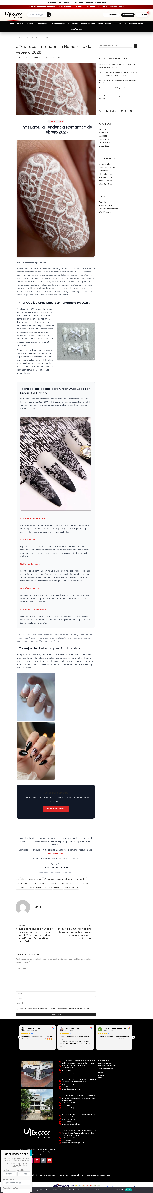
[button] (133, 1037)
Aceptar (128, 1190)
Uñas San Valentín (71, 887)
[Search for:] (116, 46)
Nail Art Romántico (39, 883)
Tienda (30, 23)
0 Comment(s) (63, 58)
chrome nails (104, 164)
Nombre (6, 1170)
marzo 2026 (104, 139)
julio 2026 (103, 129)
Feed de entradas (107, 205)
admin (20, 58)
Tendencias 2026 (32, 58)
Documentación (104, 23)
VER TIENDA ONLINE (55, 808)
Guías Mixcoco (105, 171)
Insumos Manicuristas (64, 879)
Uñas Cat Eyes (105, 184)
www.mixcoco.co (55, 853)
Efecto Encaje (49, 879)
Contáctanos (76, 29)
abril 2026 (103, 136)
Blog (118, 23)
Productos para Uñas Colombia (60, 883)
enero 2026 (104, 146)
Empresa (20, 23)
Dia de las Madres (107, 167)
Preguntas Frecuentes (133, 23)
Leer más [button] (25, 1046)
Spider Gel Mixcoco (81, 883)
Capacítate (73, 23)
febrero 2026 (105, 143)
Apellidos (21, 1170)
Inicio (12, 23)
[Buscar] (49, 14)
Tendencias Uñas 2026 (25, 887)
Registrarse (128, 15)
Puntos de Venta (88, 23)
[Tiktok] (43, 1160)
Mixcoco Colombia (23, 883)
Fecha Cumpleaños (10, 1188)
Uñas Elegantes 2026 (44, 887)
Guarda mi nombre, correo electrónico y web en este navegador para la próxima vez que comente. (54, 1008)
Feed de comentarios (108, 209)
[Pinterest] (37, 1160)
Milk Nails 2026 (105, 174)
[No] (150, 1190)
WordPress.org (105, 212)
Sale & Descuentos (57, 23)
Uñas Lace (58, 887)
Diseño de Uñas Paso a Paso (31, 879)
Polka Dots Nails (106, 177)
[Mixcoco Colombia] (13, 15)
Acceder (103, 202)
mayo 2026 (104, 133)
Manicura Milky (80, 879)
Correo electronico (10, 1179)
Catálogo (42, 23)
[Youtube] (49, 1160)
